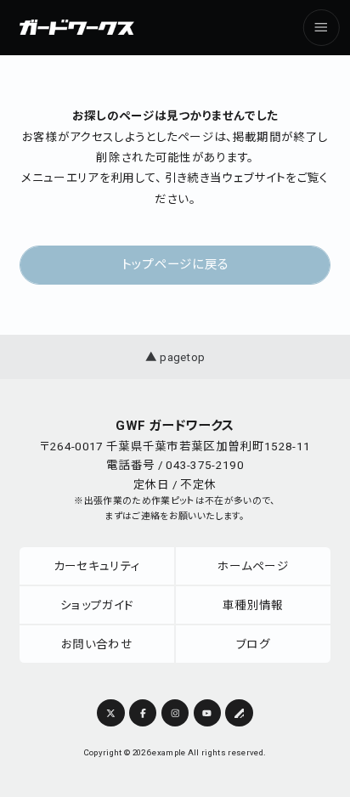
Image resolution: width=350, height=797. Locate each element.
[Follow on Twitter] (110, 712)
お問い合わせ (97, 644)
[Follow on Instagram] (175, 712)
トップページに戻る (175, 264)
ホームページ (253, 566)
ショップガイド (96, 605)
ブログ (253, 644)
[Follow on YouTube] (207, 712)
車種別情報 (253, 605)
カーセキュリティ (97, 566)
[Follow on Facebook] (142, 712)
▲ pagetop (175, 357)
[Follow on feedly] (238, 712)
